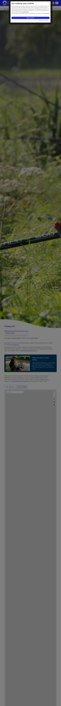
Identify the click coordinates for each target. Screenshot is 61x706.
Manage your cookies (43, 20)
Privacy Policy (46, 13)
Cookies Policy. (25, 12)
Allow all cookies (30, 17)
